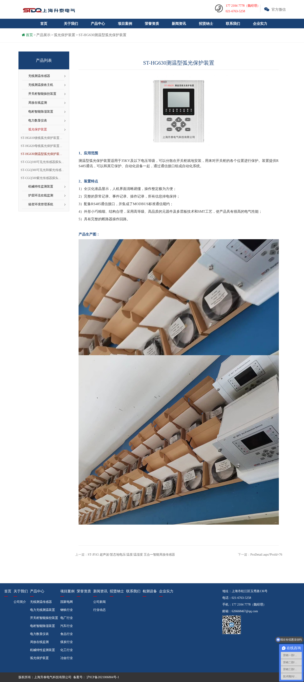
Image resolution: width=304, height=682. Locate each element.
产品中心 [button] (98, 23)
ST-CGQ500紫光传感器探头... (41, 178)
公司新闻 (99, 602)
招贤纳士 (206, 23)
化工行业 (66, 650)
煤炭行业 (66, 642)
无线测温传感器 (39, 76)
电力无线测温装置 (42, 610)
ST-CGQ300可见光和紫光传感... (42, 170)
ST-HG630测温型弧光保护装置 (102, 35)
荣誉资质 (152, 23)
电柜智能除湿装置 (40, 111)
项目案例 (67, 591)
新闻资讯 (100, 591)
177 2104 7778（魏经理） (249, 604)
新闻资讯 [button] (179, 23)
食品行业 (66, 634)
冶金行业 (66, 658)
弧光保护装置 (64, 35)
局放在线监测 (37, 102)
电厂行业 (66, 618)
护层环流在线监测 (40, 195)
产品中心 (37, 591)
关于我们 (21, 591)
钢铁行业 (66, 610)
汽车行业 (66, 626)
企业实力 (260, 23)
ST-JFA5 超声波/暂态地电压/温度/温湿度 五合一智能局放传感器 (131, 554)
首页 (43, 23)
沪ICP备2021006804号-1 (102, 677)
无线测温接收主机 (40, 85)
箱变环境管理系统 (40, 204)
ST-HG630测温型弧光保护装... (41, 154)
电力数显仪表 (37, 120)
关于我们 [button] (71, 23)
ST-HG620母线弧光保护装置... (41, 146)
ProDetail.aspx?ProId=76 (266, 554)
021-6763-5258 (241, 598)
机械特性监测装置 (40, 186)
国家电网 (66, 602)
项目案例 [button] (125, 23)
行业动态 (99, 610)
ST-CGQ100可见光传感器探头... (42, 162)
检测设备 (150, 591)
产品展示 (43, 35)
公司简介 (20, 602)
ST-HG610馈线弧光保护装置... (41, 138)
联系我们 (233, 23)
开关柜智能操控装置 (42, 93)
